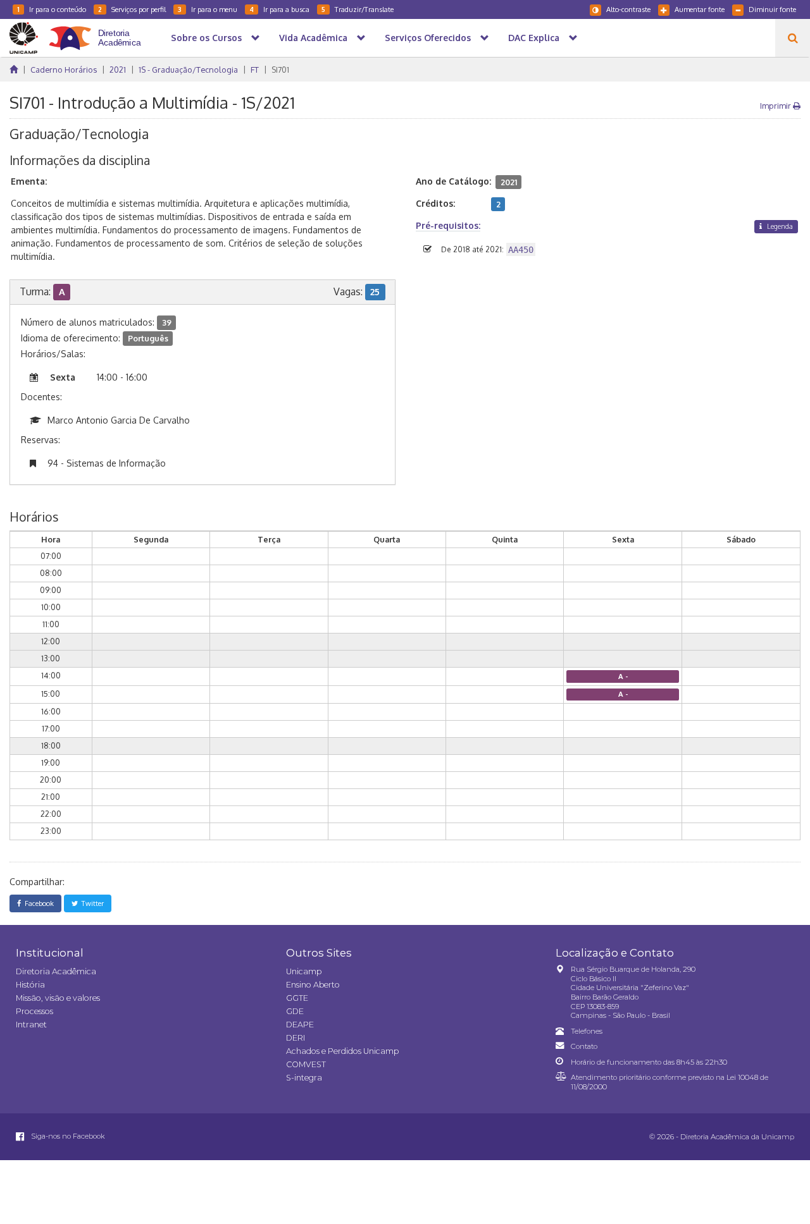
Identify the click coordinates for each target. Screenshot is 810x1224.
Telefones (586, 1031)
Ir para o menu (207, 9)
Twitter (91, 903)
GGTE (297, 998)
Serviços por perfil (132, 9)
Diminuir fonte (772, 9)
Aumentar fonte (700, 9)
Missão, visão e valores (58, 998)
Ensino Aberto (313, 984)
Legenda (779, 226)
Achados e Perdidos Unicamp (342, 1051)
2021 (117, 69)
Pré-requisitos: (448, 225)
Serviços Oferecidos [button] (428, 37)
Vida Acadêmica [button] (313, 37)
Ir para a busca (279, 9)
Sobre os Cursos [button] (206, 37)
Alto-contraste (628, 9)
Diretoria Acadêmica (56, 971)
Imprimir (776, 106)
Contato (584, 1046)
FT (255, 69)
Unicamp (303, 971)
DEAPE (300, 1024)
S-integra (304, 1077)
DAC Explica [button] (533, 37)
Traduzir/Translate (357, 9)
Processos (34, 1011)
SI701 (280, 69)
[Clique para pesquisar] (792, 38)
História (30, 984)
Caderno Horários (63, 69)
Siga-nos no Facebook (67, 1136)
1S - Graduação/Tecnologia (188, 69)
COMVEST (306, 1064)
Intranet (31, 1024)
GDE (295, 1011)
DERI (295, 1038)
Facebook (37, 903)
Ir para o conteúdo (51, 9)
